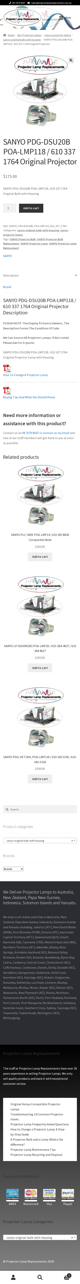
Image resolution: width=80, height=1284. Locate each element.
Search (40, 1277)
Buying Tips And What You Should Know (29, 397)
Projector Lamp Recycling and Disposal (36, 1155)
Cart (61, 1274)
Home (11, 35)
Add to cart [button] (40, 556)
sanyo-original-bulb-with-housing (22, 39)
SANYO (7, 256)
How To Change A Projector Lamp (25, 375)
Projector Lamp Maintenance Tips (33, 1150)
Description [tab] (11, 275)
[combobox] (40, 840)
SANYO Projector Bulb (23, 239)
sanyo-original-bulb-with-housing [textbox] (39, 840)
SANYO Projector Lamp (34, 243)
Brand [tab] (7, 287)
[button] (71, 60)
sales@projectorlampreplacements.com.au (51, 3)
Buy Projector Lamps (29, 35)
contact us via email (56, 433)
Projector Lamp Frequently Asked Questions (39, 1124)
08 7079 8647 (18, 3)
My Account (13, 1277)
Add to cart (31, 208)
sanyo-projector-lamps (57, 35)
